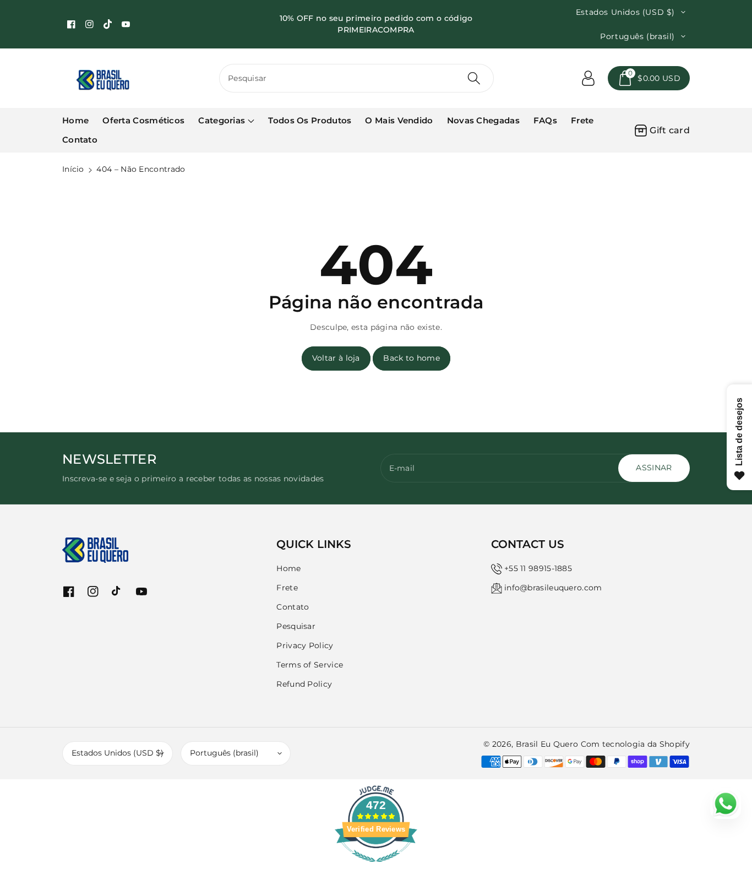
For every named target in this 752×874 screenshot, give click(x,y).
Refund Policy (304, 684)
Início (73, 169)
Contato (292, 607)
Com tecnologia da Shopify (635, 744)
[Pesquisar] (473, 78)
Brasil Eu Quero (547, 744)
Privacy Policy (304, 645)
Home (288, 568)
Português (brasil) (224, 753)
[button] (648, 78)
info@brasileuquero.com (553, 588)
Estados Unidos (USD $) (118, 753)
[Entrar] (588, 78)
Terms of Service (309, 665)
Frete (287, 588)
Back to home (411, 358)
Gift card (670, 130)
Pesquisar (295, 626)
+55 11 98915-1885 (538, 568)
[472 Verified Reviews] (376, 868)
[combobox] (356, 78)
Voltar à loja (336, 358)
